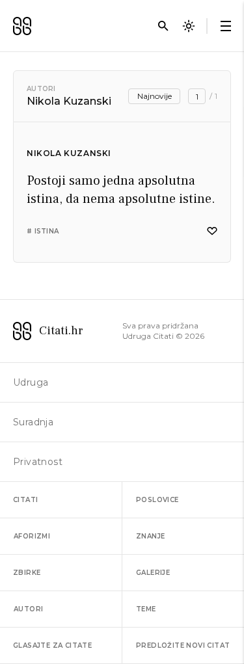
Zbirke (26, 572)
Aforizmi (32, 536)
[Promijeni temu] (189, 26)
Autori (41, 89)
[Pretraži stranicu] (163, 26)
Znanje (150, 536)
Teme (146, 609)
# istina (43, 231)
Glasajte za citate (52, 645)
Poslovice (157, 500)
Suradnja (33, 422)
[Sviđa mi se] (212, 231)
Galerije (153, 572)
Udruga (30, 382)
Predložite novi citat (183, 645)
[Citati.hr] (22, 26)
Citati (25, 500)
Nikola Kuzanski (69, 153)
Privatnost (37, 462)
